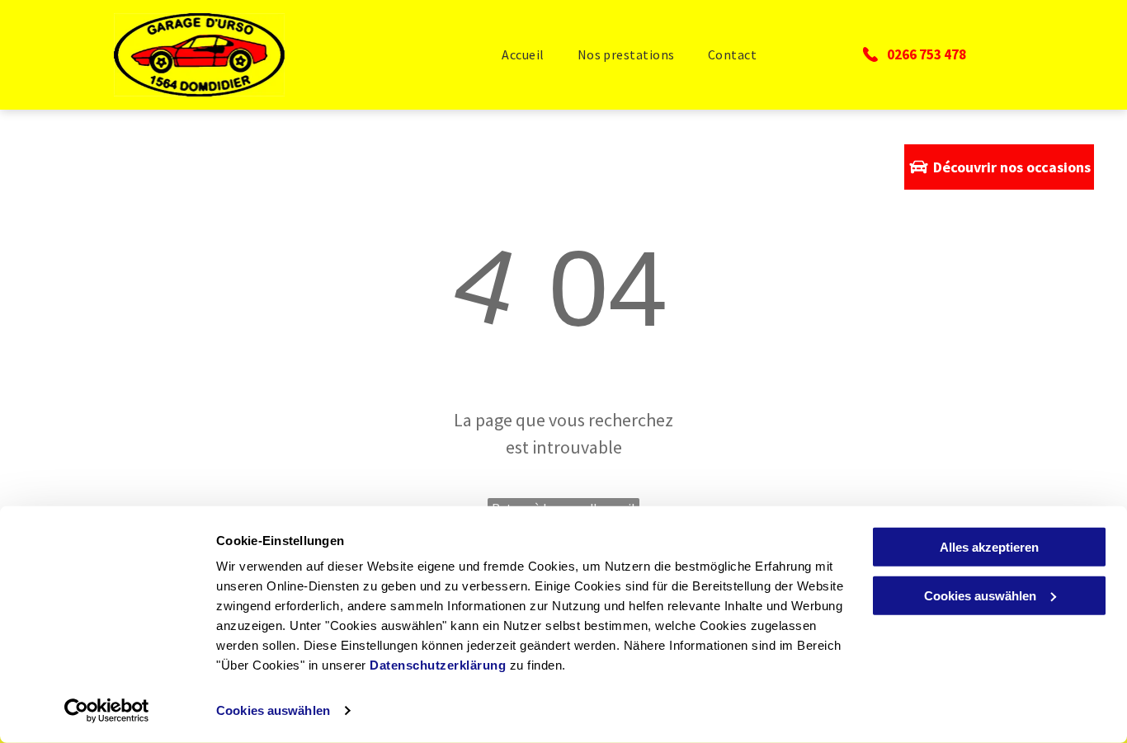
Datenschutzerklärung (438, 665)
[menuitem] (522, 54)
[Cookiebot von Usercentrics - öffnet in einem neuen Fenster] (107, 710)
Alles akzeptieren (989, 547)
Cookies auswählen (273, 710)
